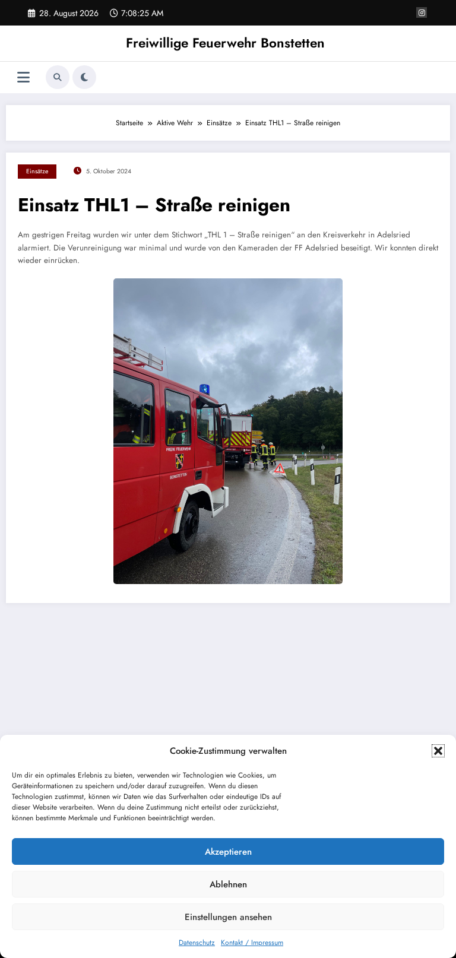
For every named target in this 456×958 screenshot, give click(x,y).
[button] (438, 751)
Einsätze (37, 171)
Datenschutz (197, 942)
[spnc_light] (84, 77)
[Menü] (23, 77)
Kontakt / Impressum (252, 942)
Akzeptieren (228, 851)
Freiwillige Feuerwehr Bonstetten (225, 42)
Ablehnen (228, 884)
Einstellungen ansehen (228, 917)
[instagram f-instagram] (421, 12)
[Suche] (57, 77)
